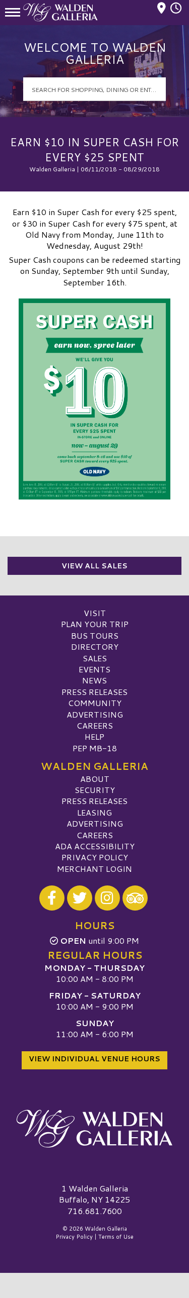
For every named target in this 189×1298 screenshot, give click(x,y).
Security (95, 789)
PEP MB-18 (95, 748)
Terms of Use (116, 1237)
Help (94, 736)
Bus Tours (94, 635)
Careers (95, 725)
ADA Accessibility (95, 846)
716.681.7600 (95, 1211)
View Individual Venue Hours (94, 1059)
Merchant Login (94, 868)
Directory (94, 646)
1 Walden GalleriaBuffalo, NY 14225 (94, 1193)
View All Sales (94, 566)
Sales (95, 658)
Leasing (94, 812)
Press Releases (94, 691)
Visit (95, 613)
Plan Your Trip (95, 624)
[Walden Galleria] (94, 1128)
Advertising (95, 714)
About (94, 778)
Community (94, 703)
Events (94, 669)
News (94, 680)
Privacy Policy (94, 857)
